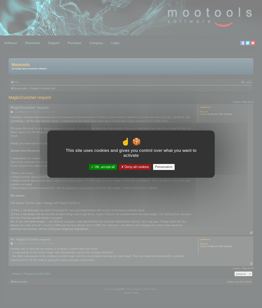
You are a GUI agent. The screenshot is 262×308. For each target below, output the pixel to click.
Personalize (164, 167)
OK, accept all (104, 167)
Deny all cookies (136, 167)
